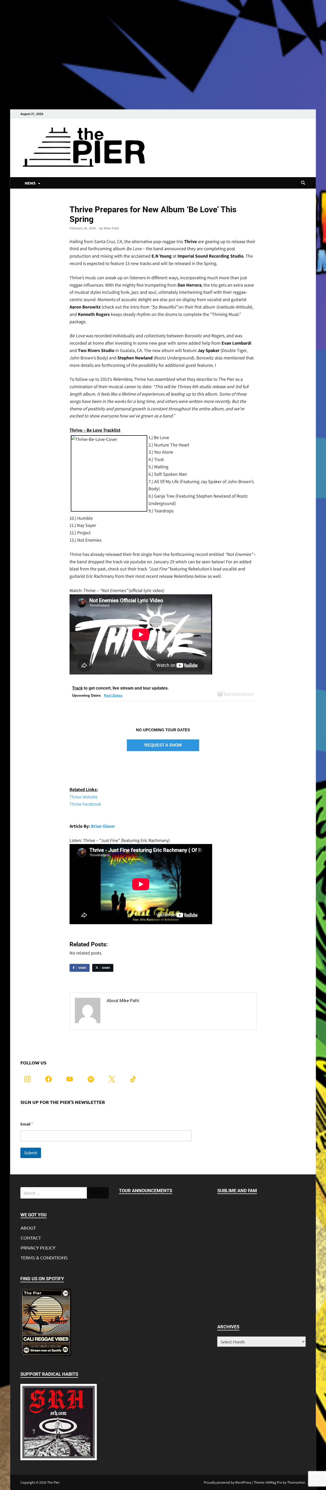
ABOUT (28, 1227)
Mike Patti (111, 228)
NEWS (30, 183)
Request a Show (163, 745)
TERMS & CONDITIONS (44, 1257)
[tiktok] (133, 1078)
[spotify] (91, 1078)
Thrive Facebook (85, 804)
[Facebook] (49, 1078)
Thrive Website (84, 797)
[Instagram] (27, 1078)
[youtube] (70, 1078)
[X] (112, 1078)
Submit (30, 1153)
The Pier (53, 1482)
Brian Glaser (103, 826)
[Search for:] (64, 1193)
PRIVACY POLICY (38, 1247)
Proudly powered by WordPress (227, 1482)
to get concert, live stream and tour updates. (120, 688)
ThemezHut (296, 1482)
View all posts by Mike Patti (135, 1011)
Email (26, 1124)
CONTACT (31, 1237)
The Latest (78, 201)
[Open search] (303, 183)
